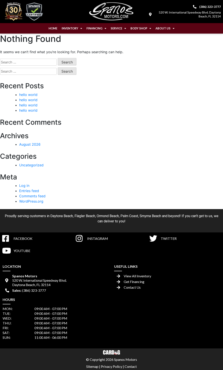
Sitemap (92, 366)
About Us (163, 28)
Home (53, 28)
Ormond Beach (108, 216)
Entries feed (29, 191)
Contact (131, 366)
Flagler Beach (84, 216)
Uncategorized (31, 165)
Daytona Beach (61, 216)
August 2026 (30, 144)
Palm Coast (129, 216)
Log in (24, 185)
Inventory (70, 28)
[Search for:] (28, 62)
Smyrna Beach (150, 216)
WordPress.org (31, 201)
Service (116, 28)
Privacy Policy (111, 366)
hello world (28, 94)
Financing (94, 28)
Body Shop (138, 28)
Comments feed (32, 196)
